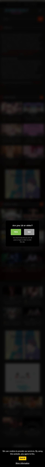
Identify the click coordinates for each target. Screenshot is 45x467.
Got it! (22, 458)
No (29, 232)
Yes (16, 232)
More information (22, 463)
